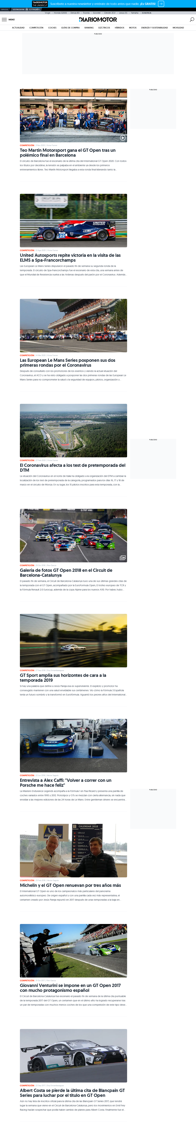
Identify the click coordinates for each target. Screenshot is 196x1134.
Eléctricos (104, 27)
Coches (52, 27)
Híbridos (119, 27)
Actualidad (18, 27)
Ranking (89, 27)
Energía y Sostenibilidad (154, 27)
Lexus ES (123, 12)
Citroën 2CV (109, 12)
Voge (47, 12)
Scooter (96, 12)
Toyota (86, 12)
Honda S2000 (60, 12)
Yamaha (134, 12)
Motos (132, 27)
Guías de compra (70, 27)
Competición (36, 27)
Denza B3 (75, 12)
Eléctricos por (18, 10)
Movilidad (178, 27)
